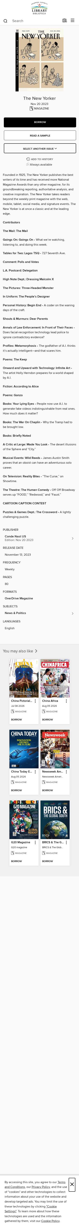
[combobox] (31, 20)
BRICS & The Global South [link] (53, 842)
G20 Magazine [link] (20, 842)
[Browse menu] (72, 20)
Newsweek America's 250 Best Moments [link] (53, 771)
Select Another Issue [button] (38, 149)
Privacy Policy (41, 1187)
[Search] (5, 21)
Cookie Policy (50, 1221)
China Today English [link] (22, 771)
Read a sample (40, 135)
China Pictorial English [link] (22, 701)
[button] (40, 122)
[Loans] (64, 21)
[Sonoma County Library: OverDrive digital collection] (39, 8)
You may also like (18, 651)
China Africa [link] (50, 701)
